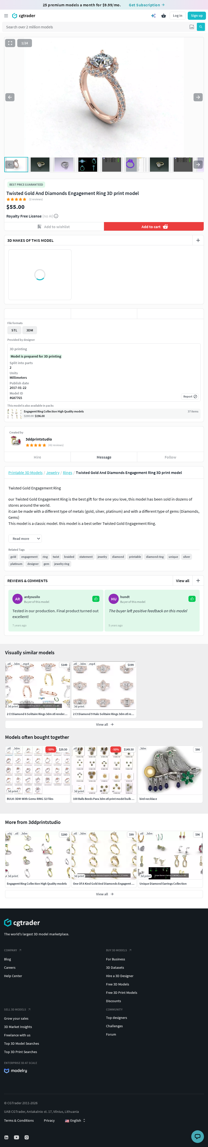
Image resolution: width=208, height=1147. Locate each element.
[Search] (201, 27)
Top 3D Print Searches (20, 1052)
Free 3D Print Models (121, 992)
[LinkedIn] (7, 1137)
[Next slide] (198, 97)
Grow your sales (16, 1018)
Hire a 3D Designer (119, 976)
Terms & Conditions (19, 1120)
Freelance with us (17, 1035)
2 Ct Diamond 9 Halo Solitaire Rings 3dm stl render (105, 714)
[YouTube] (17, 1137)
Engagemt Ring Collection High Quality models (37, 883)
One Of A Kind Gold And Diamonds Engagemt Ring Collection (112, 883)
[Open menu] (6, 16)
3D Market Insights (18, 1026)
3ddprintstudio (39, 439)
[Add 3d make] (198, 240)
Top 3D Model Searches (21, 1043)
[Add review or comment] (198, 581)
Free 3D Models (117, 984)
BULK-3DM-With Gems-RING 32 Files (30, 799)
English (73, 1120)
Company (10, 950)
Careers (9, 967)
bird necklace (148, 799)
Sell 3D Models (15, 1009)
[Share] (170, 314)
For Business (115, 959)
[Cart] (164, 16)
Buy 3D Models (116, 950)
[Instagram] (27, 1137)
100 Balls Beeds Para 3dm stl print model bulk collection (109, 799)
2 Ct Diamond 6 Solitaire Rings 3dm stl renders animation (43, 714)
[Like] (37, 314)
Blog (7, 959)
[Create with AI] (153, 16)
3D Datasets (115, 967)
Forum (111, 1034)
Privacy (49, 1120)
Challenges (114, 1026)
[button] (192, 27)
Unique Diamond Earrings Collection (163, 883)
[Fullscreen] (10, 43)
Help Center (13, 976)
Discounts (113, 1001)
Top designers (116, 1017)
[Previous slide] (9, 97)
